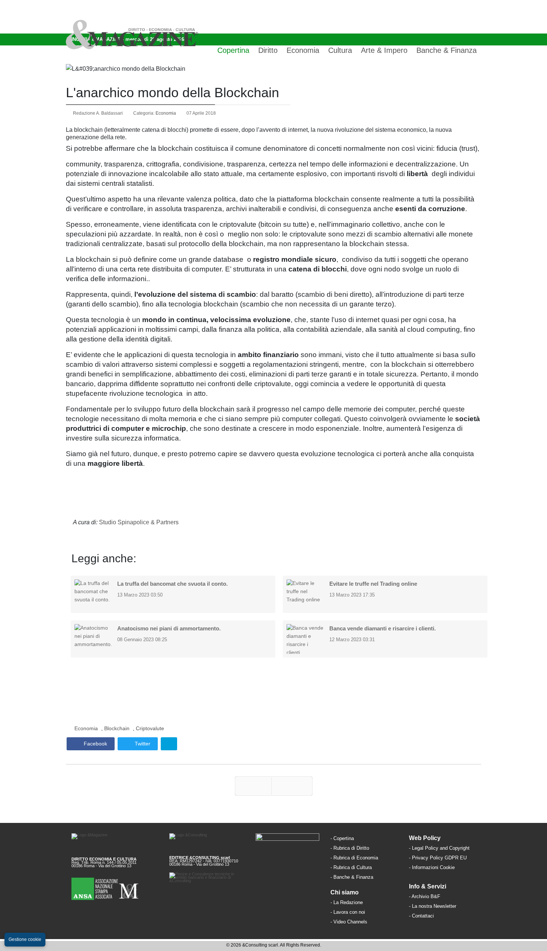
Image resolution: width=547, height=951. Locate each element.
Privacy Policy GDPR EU (439, 858)
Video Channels (350, 922)
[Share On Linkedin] (169, 743)
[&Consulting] (206, 841)
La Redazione (348, 902)
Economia (303, 50)
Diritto (268, 50)
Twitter (141, 744)
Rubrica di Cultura (352, 867)
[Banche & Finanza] (287, 841)
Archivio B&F (426, 896)
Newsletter (445, 906)
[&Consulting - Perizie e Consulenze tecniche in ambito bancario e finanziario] (206, 883)
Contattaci (423, 916)
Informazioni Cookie (433, 867)
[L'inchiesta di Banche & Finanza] (374, 877)
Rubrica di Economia (355, 858)
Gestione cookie (25, 939)
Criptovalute (150, 728)
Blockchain (116, 728)
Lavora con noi (349, 912)
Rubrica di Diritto (351, 848)
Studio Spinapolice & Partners (139, 522)
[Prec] (253, 786)
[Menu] (475, 17)
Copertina (233, 50)
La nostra (423, 906)
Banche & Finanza (446, 50)
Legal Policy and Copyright (441, 848)
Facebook (94, 744)
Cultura (340, 50)
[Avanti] (292, 786)
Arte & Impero (384, 50)
